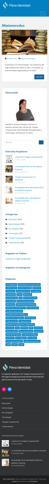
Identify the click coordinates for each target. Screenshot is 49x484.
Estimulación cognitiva (14, 318)
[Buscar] (41, 142)
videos (14, 345)
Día (20, 298)
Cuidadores (10, 294)
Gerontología (14, 224)
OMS (31, 328)
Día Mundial (10, 301)
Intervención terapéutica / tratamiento (20, 325)
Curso (19, 294)
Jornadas (10, 328)
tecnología (32, 338)
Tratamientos (14, 243)
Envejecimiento (32, 308)
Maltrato (24, 328)
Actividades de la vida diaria (29, 284)
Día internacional (30, 298)
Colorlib (14, 481)
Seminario (10, 338)
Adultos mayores (25, 288)
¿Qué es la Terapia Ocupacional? (29, 157)
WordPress (34, 481)
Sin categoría (14, 229)
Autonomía (10, 291)
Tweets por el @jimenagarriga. (18, 259)
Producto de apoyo (13, 335)
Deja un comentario (28, 58)
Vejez (8, 345)
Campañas (36, 291)
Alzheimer (36, 288)
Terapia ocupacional (17, 238)
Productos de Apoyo (29, 335)
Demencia (27, 294)
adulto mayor (11, 288)
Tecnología (13, 233)
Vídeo (21, 345)
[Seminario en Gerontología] (24, 42)
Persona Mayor (11, 331)
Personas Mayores (25, 331)
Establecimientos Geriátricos (16, 314)
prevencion (38, 331)
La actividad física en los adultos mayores (28, 450)
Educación (13, 219)
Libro (17, 328)
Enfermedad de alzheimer (26, 304)
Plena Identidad (8, 479)
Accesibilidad (11, 284)
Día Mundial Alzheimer (25, 301)
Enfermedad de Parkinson (15, 308)
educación (10, 304)
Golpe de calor (11, 321)
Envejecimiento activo (14, 311)
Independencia (24, 321)
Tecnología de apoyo (14, 341)
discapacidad (11, 298)
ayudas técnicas (23, 291)
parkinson (38, 328)
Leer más (39, 77)
